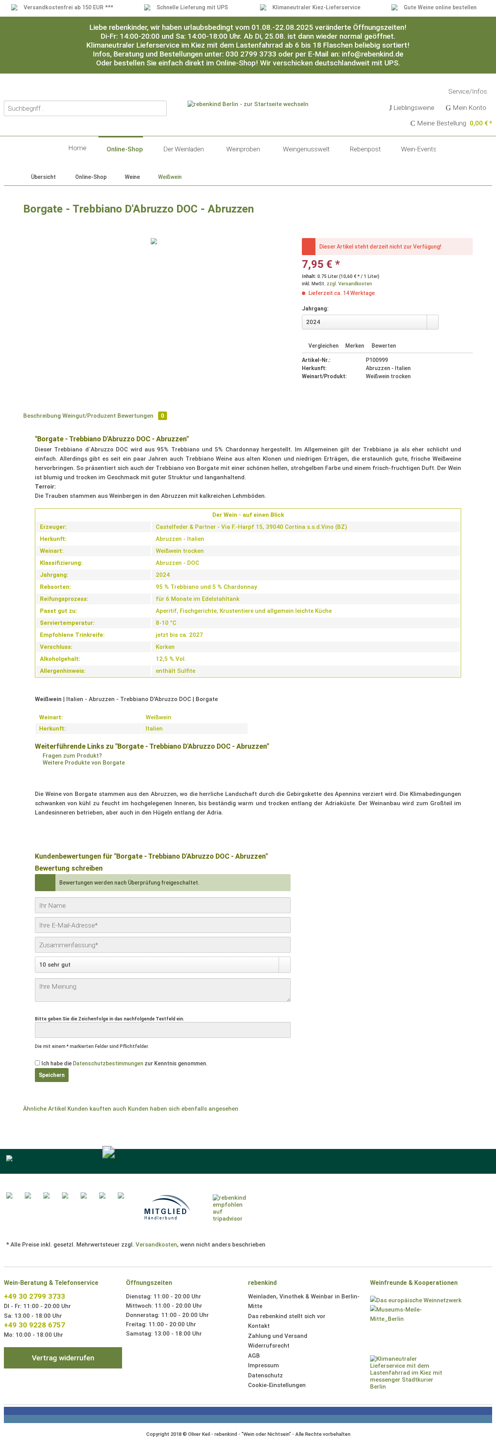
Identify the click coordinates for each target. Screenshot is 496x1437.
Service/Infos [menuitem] (468, 91)
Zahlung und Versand (277, 1335)
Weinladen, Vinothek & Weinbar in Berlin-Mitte (304, 1301)
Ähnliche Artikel (44, 1108)
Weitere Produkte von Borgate (83, 762)
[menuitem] (412, 108)
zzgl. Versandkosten (349, 283)
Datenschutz (265, 1375)
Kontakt (259, 1325)
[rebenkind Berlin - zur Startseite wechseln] (248, 130)
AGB (254, 1355)
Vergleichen (323, 346)
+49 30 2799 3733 (34, 1296)
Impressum (263, 1365)
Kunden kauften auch (96, 1108)
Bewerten (383, 346)
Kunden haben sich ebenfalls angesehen (183, 1108)
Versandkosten (156, 1244)
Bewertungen (140, 415)
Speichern (52, 1075)
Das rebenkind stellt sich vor (287, 1316)
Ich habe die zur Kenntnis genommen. (124, 1063)
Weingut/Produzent (89, 415)
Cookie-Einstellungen (277, 1385)
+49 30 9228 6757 (34, 1324)
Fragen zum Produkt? (71, 755)
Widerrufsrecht (268, 1345)
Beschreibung (42, 415)
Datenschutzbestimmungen (108, 1063)
